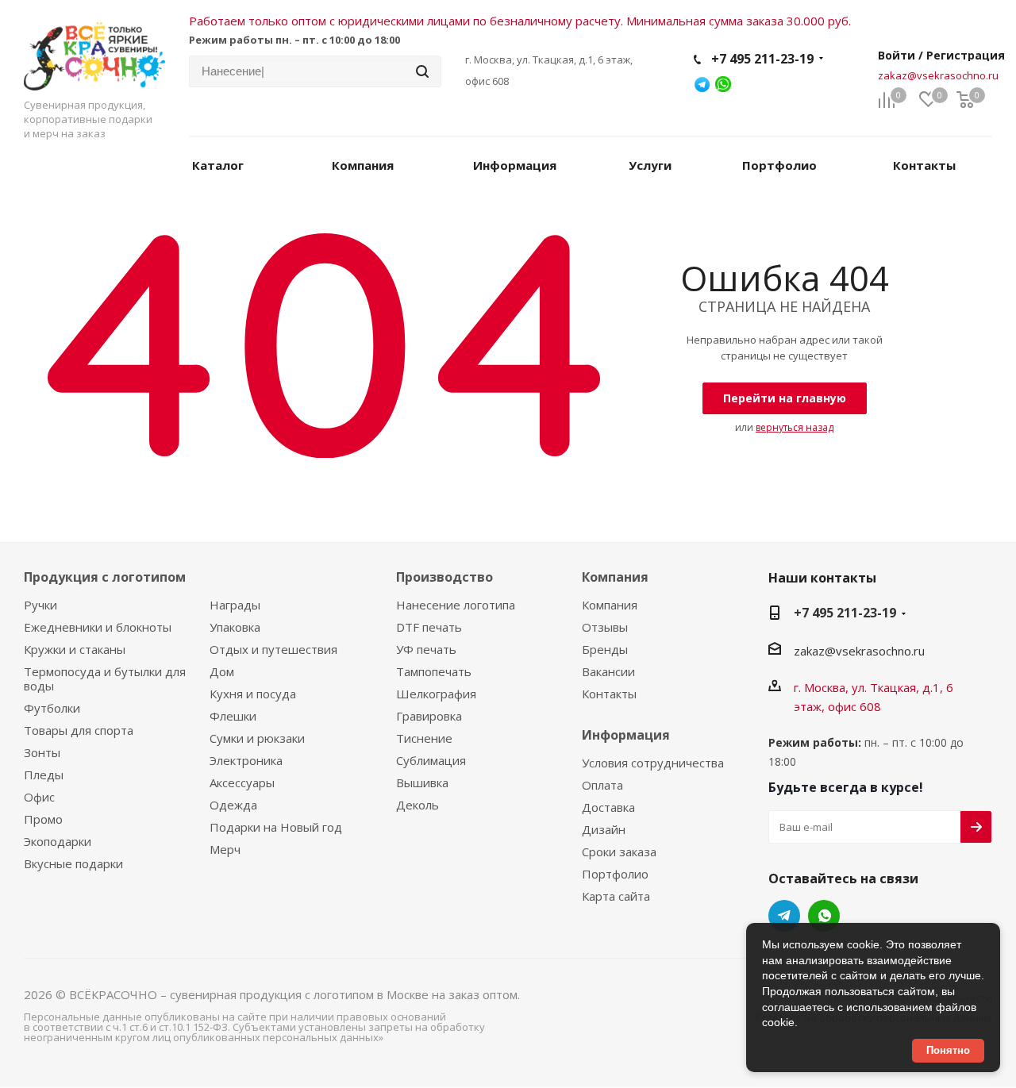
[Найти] (422, 71)
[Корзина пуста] (965, 100)
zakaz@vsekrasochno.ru (938, 75)
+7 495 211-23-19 (762, 58)
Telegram (784, 916)
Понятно (948, 1050)
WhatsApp (824, 916)
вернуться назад (794, 427)
